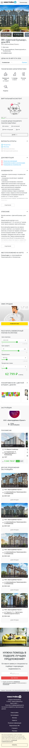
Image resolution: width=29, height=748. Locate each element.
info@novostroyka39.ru (14, 699)
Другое (18, 129)
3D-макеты (19, 34)
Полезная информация (14, 723)
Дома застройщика (14, 424)
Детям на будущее (7, 129)
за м (21, 461)
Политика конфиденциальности (14, 705)
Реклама (14, 731)
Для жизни (5, 126)
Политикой (6, 684)
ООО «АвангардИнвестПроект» (10, 44)
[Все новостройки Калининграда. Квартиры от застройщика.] (14, 697)
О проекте (14, 728)
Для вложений (15, 126)
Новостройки (14, 712)
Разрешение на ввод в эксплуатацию (14, 163)
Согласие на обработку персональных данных (13, 708)
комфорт (7, 53)
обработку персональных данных (11, 682)
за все (17, 461)
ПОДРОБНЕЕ (8, 205)
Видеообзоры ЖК (14, 725)
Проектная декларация (10, 161)
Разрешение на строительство (12, 164)
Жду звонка (14, 678)
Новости (14, 720)
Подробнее (8, 246)
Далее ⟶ (14, 134)
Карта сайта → (14, 703)
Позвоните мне (14, 323)
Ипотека (14, 718)
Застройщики (14, 715)
